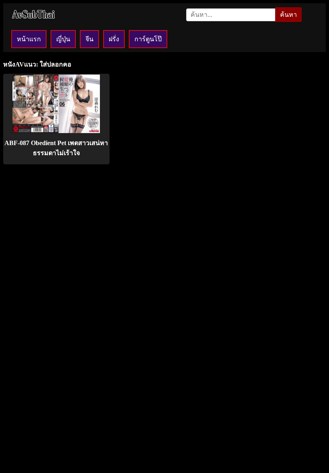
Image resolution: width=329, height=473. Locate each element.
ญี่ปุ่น (63, 39)
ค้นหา (288, 14)
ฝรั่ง (114, 39)
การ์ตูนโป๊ (148, 39)
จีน (89, 39)
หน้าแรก (29, 39)
